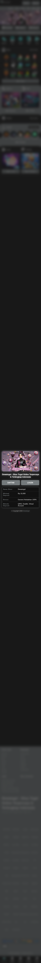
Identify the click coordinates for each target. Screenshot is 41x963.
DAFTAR (10, 482)
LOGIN (30, 482)
